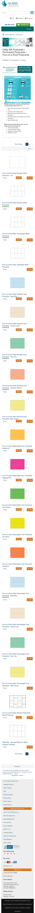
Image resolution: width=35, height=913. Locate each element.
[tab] (10, 69)
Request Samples (8, 794)
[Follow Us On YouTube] (8, 853)
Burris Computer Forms (24, 900)
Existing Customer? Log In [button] (18, 808)
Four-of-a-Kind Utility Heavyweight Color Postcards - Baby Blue (15, 594)
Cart (12, 18)
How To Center (7, 801)
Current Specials (7, 826)
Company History (8, 832)
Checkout (20, 18)
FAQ (4, 791)
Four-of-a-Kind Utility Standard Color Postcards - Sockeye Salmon (14, 386)
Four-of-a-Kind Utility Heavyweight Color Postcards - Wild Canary (15, 684)
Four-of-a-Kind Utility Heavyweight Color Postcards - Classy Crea (15, 625)
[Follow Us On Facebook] (4, 853)
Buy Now (30, 178)
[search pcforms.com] (32, 12)
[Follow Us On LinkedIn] (14, 853)
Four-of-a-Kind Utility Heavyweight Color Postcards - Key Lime (15, 655)
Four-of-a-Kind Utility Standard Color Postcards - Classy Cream (14, 324)
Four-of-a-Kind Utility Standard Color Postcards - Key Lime (14, 355)
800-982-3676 (9, 24)
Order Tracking (7, 788)
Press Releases (7, 839)
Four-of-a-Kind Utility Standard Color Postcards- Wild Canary (14, 417)
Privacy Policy (7, 798)
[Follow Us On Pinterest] (11, 853)
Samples (19, 177)
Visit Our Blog (7, 842)
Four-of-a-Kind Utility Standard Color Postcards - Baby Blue (14, 295)
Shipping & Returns (8, 784)
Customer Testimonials (9, 836)
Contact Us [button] (18, 869)
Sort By (29, 148)
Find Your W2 (7, 822)
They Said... (17, 766)
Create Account (7, 805)
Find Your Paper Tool (9, 816)
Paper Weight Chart (8, 819)
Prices (5, 178)
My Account (29, 18)
